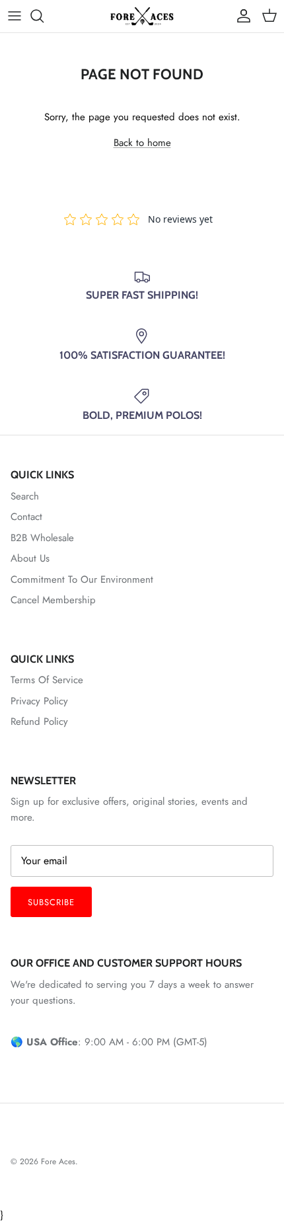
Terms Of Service (47, 680)
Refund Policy (39, 721)
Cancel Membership (53, 600)
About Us (30, 558)
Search (25, 496)
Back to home (142, 142)
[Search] (43, 15)
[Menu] (14, 15)
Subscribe (51, 902)
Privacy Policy (39, 701)
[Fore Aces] (142, 16)
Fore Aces (58, 1161)
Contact (26, 516)
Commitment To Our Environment (82, 579)
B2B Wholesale (42, 538)
